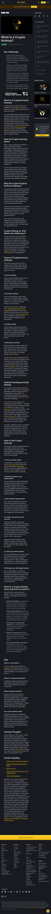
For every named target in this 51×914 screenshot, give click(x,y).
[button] (48, 2)
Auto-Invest (16, 860)
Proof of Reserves (42, 857)
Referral (40, 848)
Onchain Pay (28, 853)
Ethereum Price (29, 865)
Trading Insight (42, 855)
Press (2, 853)
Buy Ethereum (29, 883)
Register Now (42, 135)
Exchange (16, 846)
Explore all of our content (25, 837)
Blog (2, 862)
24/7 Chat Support (42, 863)
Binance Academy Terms (40, 907)
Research (16, 865)
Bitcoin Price (28, 863)
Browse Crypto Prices (30, 861)
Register (43, 2)
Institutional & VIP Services (31, 850)
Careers (3, 848)
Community (3, 864)
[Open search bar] (38, 2)
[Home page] (21, 2)
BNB (39, 850)
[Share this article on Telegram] (43, 16)
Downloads (3, 869)
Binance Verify (41, 873)
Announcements (4, 850)
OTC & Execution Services (44, 852)
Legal (2, 855)
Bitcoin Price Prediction (31, 869)
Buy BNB (28, 877)
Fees (39, 869)
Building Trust (4, 860)
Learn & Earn (28, 860)
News (2, 852)
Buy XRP (28, 879)
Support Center (42, 865)
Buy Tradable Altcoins (30, 884)
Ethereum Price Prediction (31, 871)
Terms (2, 857)
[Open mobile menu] (48, 2)
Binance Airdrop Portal (43, 876)
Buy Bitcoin (28, 876)
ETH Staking (16, 862)
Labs (27, 852)
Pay (14, 850)
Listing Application (30, 848)
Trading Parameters (43, 875)
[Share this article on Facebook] (39, 16)
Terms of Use (27, 907)
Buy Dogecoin (29, 881)
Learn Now (34, 6)
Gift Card (16, 857)
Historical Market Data (43, 853)
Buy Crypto (16, 848)
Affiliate (40, 846)
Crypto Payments (17, 852)
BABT (15, 864)
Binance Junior (17, 853)
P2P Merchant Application (31, 846)
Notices (3, 867)
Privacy (3, 859)
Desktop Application (5, 871)
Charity (15, 867)
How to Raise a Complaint (44, 881)
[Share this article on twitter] (35, 16)
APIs (39, 871)
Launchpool (16, 859)
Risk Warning (4, 865)
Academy (16, 855)
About (2, 846)
